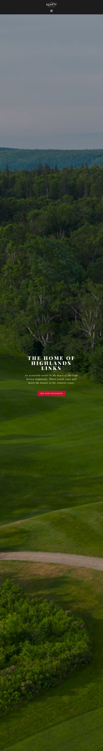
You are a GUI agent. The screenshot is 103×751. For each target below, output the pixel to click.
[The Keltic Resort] (51, 5)
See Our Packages (51, 393)
